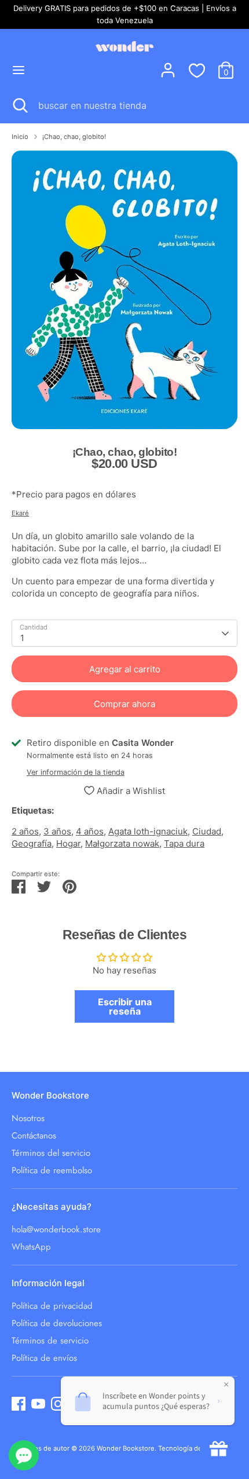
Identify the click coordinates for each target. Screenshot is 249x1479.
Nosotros (28, 1118)
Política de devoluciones (57, 1323)
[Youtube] (38, 1404)
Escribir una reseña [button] (125, 1006)
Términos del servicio (51, 1153)
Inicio (20, 137)
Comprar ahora (124, 703)
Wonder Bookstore (126, 1448)
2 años (25, 831)
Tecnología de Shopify (193, 1448)
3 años (57, 831)
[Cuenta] (168, 64)
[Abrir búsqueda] (19, 105)
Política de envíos (44, 1358)
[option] (124, 290)
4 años (90, 831)
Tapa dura (184, 843)
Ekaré (20, 513)
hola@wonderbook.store (56, 1229)
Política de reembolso (52, 1170)
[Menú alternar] (18, 70)
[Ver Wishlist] (196, 70)
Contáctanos (34, 1135)
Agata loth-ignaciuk (148, 831)
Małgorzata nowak (122, 843)
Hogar (68, 843)
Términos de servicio (50, 1340)
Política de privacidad (52, 1305)
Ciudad (206, 831)
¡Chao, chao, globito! (74, 137)
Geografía (32, 843)
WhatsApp (31, 1246)
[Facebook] (18, 1404)
